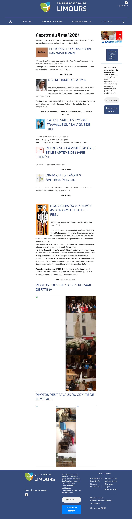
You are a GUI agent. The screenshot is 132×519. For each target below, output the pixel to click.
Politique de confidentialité (101, 501)
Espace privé (122, 6)
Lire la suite (66, 195)
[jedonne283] (111, 32)
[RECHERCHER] (123, 21)
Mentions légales (97, 498)
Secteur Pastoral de (43, 475)
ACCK (103, 508)
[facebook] (126, 2)
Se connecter (95, 503)
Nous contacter (104, 474)
